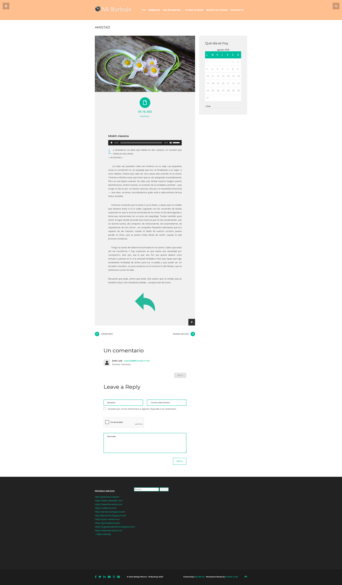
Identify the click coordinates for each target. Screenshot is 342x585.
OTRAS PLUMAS (194, 10)
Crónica (145, 116)
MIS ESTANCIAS (172, 10)
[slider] (176, 142)
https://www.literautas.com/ (108, 504)
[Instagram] (114, 577)
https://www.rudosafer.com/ (109, 500)
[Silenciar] (170, 142)
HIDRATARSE (107, 334)
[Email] (118, 577)
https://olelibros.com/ (105, 508)
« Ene (207, 106)
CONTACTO (237, 10)
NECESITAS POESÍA (217, 10)
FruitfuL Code (231, 577)
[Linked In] (104, 577)
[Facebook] (96, 577)
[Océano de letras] (115, 10)
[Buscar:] (146, 489)
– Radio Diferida (103, 534)
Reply (180, 375)
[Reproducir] (111, 142)
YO (143, 10)
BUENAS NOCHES (181, 334)
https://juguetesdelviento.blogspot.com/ (115, 526)
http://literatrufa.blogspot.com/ (110, 515)
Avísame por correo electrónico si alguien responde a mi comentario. (142, 408)
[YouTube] (109, 577)
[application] (145, 142)
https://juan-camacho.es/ (107, 519)
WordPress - (200, 577)
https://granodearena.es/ (107, 523)
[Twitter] (100, 577)
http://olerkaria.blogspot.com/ (110, 511)
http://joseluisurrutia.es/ (107, 496)
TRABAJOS (154, 10)
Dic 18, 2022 (145, 111)
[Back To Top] (245, 577)
